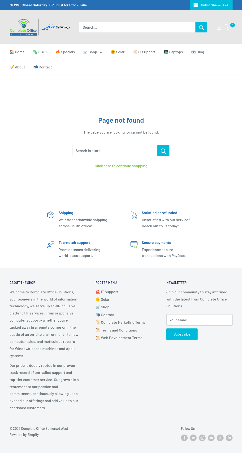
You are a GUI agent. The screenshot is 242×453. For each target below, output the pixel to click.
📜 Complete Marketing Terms (120, 322)
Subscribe (181, 334)
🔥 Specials (65, 51)
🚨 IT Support (106, 291)
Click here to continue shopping (121, 165)
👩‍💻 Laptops (173, 51)
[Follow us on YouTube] (211, 438)
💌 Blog (197, 51)
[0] (229, 27)
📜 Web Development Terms (119, 337)
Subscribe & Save (214, 5)
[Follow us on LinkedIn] (229, 438)
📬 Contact (42, 67)
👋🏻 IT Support (144, 51)
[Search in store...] (163, 150)
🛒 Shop (90, 51)
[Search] (201, 27)
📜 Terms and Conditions (116, 330)
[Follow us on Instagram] (202, 438)
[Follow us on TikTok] (220, 438)
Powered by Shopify (24, 435)
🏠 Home (17, 51)
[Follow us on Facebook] (184, 438)
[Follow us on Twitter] (193, 438)
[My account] (219, 27)
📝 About (17, 67)
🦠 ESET (40, 51)
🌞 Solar (118, 51)
